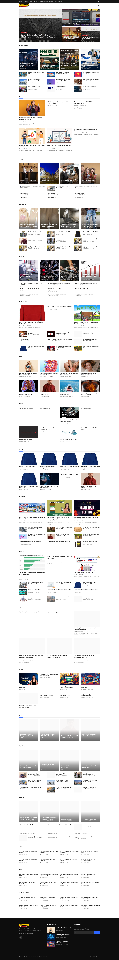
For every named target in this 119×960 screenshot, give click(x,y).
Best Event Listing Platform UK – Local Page (36, 73)
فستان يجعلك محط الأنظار (45, 408)
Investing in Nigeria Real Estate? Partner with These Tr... (89, 774)
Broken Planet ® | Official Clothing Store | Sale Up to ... (90, 467)
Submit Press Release (44, 1)
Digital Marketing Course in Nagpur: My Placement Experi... (85, 130)
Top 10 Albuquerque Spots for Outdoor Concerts (69, 852)
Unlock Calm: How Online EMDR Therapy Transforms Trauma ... (86, 837)
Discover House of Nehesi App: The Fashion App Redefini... (70, 38)
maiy (20, 409)
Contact (20, 1)
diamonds (41, 697)
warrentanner (43, 279)
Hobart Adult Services (25, 339)
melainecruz (22, 340)
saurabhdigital (21, 376)
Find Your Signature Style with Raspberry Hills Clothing (49, 225)
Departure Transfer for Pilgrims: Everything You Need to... (69, 179)
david (48, 592)
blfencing (84, 790)
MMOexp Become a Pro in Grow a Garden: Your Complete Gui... (86, 323)
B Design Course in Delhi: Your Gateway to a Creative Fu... (32, 146)
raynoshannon (50, 833)
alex (22, 39)
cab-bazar (22, 194)
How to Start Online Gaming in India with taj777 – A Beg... (27, 706)
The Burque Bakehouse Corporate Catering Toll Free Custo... (48, 906)
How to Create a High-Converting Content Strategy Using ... (35, 774)
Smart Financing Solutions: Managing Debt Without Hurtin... (49, 428)
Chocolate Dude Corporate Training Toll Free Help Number (90, 906)
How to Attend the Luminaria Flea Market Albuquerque (48, 883)
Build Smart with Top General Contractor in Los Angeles (34, 781)
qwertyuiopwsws (31, 599)
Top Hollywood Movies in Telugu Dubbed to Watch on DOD (62, 332)
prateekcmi (30, 529)
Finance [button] (65, 5)
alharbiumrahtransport (65, 182)
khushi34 (48, 105)
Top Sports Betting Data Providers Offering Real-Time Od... (89, 694)
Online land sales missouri (89, 819)
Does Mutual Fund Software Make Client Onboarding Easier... (35, 583)
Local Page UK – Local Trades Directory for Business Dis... (32, 518)
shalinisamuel (30, 775)
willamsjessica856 (64, 227)
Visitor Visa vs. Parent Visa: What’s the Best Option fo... (89, 179)
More (89, 5)
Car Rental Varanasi (24, 193)
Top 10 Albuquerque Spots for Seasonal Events (28, 852)
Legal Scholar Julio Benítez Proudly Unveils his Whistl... (90, 38)
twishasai (84, 782)
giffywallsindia (63, 769)
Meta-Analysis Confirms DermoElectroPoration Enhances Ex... (64, 87)
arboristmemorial (59, 529)
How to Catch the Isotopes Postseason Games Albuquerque (69, 875)
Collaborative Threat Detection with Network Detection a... (84, 656)
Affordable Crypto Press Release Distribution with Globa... (27, 65)
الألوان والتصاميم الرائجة (86, 408)
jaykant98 (57, 334)
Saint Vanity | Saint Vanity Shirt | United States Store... (31, 323)
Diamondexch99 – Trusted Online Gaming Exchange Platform (48, 694)
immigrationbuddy (85, 182)
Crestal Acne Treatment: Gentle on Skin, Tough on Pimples (89, 374)
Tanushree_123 (22, 121)
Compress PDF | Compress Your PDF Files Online (69, 475)
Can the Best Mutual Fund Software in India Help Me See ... (59, 557)
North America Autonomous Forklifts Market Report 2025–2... (90, 276)
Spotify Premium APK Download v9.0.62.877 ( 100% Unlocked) (31, 284)
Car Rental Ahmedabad (79, 193)
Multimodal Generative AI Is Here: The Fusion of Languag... (63, 935)
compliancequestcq (77, 631)
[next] (60, 25)
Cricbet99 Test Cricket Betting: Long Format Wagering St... (58, 518)
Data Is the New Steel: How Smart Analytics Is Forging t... (57, 656)
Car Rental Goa (23, 197)
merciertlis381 (63, 279)
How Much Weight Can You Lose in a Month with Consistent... (28, 374)
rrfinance (75, 574)
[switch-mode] (99, 1)
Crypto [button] (52, 5)
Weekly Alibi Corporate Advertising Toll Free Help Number (49, 898)
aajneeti (21, 769)
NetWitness (76, 659)
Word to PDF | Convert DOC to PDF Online (89, 428)
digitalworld (22, 739)
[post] (40, 25)
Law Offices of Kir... (63, 423)
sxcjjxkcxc (22, 227)
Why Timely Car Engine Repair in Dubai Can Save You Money (69, 277)
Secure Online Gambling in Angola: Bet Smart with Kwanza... (30, 542)
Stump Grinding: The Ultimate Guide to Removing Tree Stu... (64, 528)
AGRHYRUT (58, 234)
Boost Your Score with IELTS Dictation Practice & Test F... (85, 102)
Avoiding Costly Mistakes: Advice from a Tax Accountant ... (64, 597)
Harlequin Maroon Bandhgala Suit (35, 238)
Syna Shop (83, 227)
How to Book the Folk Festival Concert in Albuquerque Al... (69, 883)
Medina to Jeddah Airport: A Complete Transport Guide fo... (28, 179)
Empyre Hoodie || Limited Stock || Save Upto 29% (64, 232)
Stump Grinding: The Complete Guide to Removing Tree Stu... (91, 535)
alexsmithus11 (42, 489)
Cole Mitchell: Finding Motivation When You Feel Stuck (59, 831)
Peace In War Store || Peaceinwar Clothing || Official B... (27, 467)
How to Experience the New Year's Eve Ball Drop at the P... (49, 875)
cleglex (61, 442)
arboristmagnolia (86, 537)
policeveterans (85, 826)
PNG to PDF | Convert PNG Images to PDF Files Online (86, 283)
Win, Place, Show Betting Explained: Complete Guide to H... (69, 65)
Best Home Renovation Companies (29, 612)
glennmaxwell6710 (31, 240)
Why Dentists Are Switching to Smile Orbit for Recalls (49, 818)
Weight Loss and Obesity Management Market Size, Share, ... (27, 736)
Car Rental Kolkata (51, 193)
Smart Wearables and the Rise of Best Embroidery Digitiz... (60, 836)
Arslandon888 (21, 325)
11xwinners (85, 349)
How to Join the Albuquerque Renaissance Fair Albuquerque (88, 875)
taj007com (21, 708)
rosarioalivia (50, 543)
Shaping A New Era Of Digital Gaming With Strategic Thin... (63, 347)
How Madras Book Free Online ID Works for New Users (90, 686)
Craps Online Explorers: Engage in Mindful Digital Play (59, 307)
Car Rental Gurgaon (79, 197)
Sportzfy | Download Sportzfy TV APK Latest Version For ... (60, 283)
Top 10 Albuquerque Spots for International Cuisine (88, 860)
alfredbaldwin (50, 826)
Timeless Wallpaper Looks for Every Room (69, 766)
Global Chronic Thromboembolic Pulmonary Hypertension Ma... (27, 393)
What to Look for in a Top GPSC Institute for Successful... (59, 146)
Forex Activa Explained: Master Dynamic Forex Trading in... (34, 590)
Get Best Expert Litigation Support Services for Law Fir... (68, 440)
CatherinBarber (43, 820)
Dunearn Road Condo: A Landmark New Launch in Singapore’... (30, 788)
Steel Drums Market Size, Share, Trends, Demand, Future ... (49, 766)
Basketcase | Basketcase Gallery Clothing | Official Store (28, 225)
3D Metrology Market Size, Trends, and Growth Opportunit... (27, 276)
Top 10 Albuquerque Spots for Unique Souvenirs (49, 852)
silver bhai (41, 677)
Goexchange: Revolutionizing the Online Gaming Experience (68, 686)
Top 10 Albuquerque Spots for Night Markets (28, 860)
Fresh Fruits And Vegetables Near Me (28, 824)
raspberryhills (30, 234)
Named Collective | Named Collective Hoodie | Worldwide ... (90, 736)
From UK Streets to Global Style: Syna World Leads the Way (63, 239)
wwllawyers (21, 441)
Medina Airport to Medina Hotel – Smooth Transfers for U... (49, 179)
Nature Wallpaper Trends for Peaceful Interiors (89, 766)
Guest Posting (51, 1)
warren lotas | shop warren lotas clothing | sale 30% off (35, 597)
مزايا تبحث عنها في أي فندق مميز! (26, 408)
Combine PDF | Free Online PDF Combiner (29, 294)
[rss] (20, 937)
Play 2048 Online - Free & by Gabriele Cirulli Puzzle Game (32, 288)
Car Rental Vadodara (52, 197)
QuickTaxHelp (58, 599)
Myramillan (30, 334)
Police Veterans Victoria (88, 824)
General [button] (84, 5)
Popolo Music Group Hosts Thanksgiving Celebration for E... (35, 87)
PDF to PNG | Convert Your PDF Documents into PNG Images (58, 289)
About (31, 1)
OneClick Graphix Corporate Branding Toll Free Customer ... (69, 906)
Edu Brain (21, 148)
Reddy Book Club (50, 309)
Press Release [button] (39, 5)
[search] (98, 5)
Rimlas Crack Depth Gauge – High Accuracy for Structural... (90, 542)
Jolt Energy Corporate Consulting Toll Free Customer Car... (28, 898)
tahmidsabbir (30, 592)
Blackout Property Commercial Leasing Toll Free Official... (28, 906)
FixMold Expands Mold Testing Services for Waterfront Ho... (34, 80)
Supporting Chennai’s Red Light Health (28, 831)
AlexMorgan (49, 659)
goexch (61, 689)
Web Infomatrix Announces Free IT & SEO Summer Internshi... (89, 65)
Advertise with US (58, 1)
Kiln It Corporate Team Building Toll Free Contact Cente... (89, 898)
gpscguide (48, 148)
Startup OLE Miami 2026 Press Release (91, 72)
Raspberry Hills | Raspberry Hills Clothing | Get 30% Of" (47, 393)
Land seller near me (66, 819)
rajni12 (21, 790)
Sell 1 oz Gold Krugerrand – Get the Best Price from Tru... (91, 528)
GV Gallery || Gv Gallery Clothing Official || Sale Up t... (90, 597)
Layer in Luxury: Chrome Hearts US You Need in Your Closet (90, 225)
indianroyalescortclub (24, 833)
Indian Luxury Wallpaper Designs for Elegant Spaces (63, 774)
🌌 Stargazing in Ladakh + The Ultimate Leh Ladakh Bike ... (32, 186)
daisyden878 (77, 188)
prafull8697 (62, 376)
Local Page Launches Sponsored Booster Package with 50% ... (62, 73)
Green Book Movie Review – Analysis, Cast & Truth (48, 65)
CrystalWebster (85, 775)
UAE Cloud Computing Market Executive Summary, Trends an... (31, 656)
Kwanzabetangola (23, 544)
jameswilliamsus (84, 279)
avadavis (82, 376)
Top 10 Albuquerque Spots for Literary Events (90, 852)
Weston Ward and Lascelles (25, 439)
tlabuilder (30, 782)
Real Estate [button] (76, 5)
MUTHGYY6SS (42, 396)
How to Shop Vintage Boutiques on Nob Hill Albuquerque (28, 875)
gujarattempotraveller (59, 188)
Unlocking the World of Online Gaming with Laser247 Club (49, 675)
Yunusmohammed (77, 132)
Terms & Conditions (94, 956)
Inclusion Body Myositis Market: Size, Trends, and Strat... (69, 374)
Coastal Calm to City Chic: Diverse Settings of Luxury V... (90, 781)
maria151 (21, 576)
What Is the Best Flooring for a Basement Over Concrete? (69, 225)
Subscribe (97, 932)
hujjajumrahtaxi (23, 182)
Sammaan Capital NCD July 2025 (83, 572)
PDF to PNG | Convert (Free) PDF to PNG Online (84, 288)
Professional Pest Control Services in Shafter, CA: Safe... (59, 541)
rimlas (84, 544)
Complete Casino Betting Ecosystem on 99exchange (28, 686)
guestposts (22, 286)
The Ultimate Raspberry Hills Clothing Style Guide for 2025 (91, 232)
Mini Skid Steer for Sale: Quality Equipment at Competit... (59, 824)
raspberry (42, 227)
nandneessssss (23, 187)
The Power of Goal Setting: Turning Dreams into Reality (86, 831)
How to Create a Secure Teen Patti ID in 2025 (91, 347)
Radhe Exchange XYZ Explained (35, 836)
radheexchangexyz (31, 837)
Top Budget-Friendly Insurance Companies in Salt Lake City (32, 573)
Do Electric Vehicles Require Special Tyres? (48, 277)
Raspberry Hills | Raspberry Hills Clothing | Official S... (35, 232)
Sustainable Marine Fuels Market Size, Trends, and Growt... (69, 393)
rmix (56, 790)
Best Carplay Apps (52, 612)
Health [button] (46, 5)
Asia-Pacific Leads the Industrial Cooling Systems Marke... (35, 528)
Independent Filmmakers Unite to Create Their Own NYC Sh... (63, 80)
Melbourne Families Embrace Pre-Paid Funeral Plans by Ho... (91, 80)
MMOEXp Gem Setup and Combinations (33, 332)
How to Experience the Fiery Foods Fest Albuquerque (90, 883)
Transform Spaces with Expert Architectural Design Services (62, 781)
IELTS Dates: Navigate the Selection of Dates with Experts (30, 118)
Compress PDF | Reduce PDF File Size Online (57, 294)
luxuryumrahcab (44, 182)
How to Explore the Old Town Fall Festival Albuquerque (27, 883)
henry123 (21, 613)
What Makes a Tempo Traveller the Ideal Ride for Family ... (64, 187)
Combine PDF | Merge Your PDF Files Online (84, 294)
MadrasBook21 (83, 689)
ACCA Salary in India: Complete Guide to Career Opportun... (59, 102)
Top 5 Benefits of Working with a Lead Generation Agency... (28, 766)
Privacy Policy (26, 1)
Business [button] (58, 5)
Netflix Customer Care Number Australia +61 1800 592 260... (28, 818)
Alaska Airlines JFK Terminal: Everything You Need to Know (86, 187)
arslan (29, 349)
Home (33, 5)
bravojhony (50, 837)
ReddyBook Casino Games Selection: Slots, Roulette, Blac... (87, 518)
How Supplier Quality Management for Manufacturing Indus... (85, 628)
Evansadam (58, 937)
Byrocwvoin (76, 325)
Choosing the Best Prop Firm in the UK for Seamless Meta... (49, 487)
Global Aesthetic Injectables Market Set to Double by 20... (36, 535)
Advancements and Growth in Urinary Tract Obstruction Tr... (49, 374)
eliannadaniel (85, 529)
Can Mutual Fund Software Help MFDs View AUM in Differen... (64, 583)
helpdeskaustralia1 (23, 820)
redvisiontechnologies (59, 585)
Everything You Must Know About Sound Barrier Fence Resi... (90, 788)
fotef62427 (21, 659)
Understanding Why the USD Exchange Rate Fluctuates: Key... (59, 590)
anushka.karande (23, 279)
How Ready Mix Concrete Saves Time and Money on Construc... (63, 788)
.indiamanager (83, 697)
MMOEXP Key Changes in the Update (90, 332)
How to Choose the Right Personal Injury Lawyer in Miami (68, 420)
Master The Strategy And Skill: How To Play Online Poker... (60, 339)
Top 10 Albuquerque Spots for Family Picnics (69, 860)
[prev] (21, 25)
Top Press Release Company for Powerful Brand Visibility (89, 87)
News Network (36, 1)
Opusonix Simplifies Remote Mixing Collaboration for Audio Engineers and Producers (79, 22)
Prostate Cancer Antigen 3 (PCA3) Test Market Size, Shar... (48, 736)
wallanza (83, 769)
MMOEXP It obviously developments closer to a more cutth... (90, 340)
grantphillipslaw (42, 431)
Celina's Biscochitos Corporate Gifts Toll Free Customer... (69, 898)
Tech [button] (70, 5)
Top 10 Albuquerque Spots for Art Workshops (48, 860)
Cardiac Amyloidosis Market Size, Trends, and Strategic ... (89, 393)
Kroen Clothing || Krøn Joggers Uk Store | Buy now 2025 (90, 583)
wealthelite (49, 560)
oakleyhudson (63, 820)
